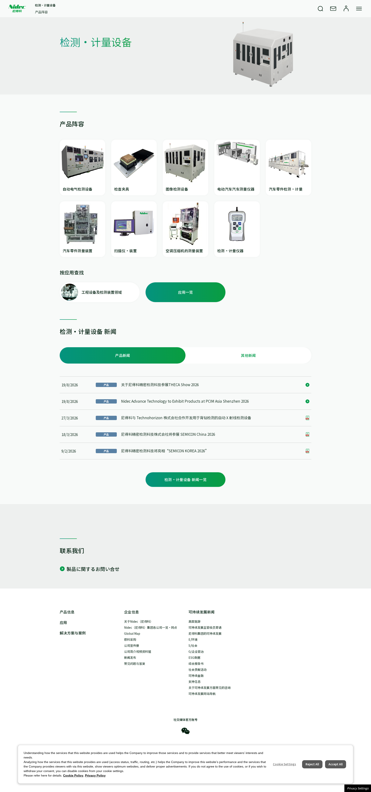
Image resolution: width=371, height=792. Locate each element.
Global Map (132, 633)
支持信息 (195, 681)
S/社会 (193, 645)
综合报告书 (196, 663)
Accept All (335, 764)
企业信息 (131, 612)
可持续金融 (196, 675)
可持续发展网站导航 (202, 693)
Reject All (312, 764)
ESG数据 (194, 657)
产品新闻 (122, 355)
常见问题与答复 (134, 663)
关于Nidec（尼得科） (138, 621)
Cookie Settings (284, 764)
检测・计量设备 (45, 5)
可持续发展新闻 (201, 612)
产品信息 (67, 612)
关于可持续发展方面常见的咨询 (210, 687)
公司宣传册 (131, 645)
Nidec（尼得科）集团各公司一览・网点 (150, 627)
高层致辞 (195, 621)
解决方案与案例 (73, 633)
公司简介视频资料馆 (137, 651)
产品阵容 (41, 12)
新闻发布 (130, 657)
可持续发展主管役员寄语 (205, 627)
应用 (63, 622)
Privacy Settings (357, 788)
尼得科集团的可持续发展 (205, 633)
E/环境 (193, 639)
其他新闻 (248, 355)
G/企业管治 (196, 651)
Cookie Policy (73, 775)
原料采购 (130, 639)
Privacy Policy (95, 775)
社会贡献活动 (198, 669)
